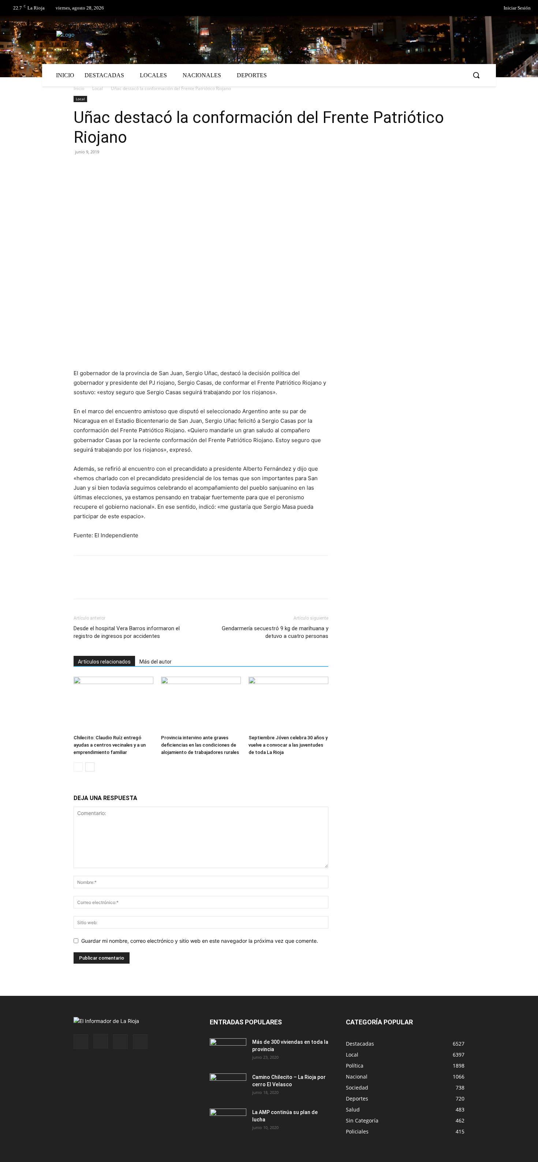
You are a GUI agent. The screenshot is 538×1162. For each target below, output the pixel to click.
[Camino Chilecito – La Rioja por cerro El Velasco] (228, 1086)
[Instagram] (100, 1041)
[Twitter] (477, 8)
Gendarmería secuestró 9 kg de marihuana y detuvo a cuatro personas (275, 632)
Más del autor (155, 662)
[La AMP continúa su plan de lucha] (228, 1121)
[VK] (131, 168)
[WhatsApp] (148, 168)
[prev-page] (78, 766)
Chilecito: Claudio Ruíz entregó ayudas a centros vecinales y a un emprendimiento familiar (110, 745)
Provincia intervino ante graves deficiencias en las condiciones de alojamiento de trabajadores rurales (200, 745)
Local (97, 88)
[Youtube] (140, 1041)
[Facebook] (462, 8)
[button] (476, 75)
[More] (165, 168)
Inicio (79, 88)
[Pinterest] (114, 168)
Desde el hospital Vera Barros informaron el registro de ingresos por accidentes (127, 632)
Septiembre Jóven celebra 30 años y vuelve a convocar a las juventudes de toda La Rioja (288, 745)
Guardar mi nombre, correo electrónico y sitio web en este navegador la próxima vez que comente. (199, 941)
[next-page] (89, 766)
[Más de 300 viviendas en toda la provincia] (228, 1051)
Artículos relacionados (104, 662)
